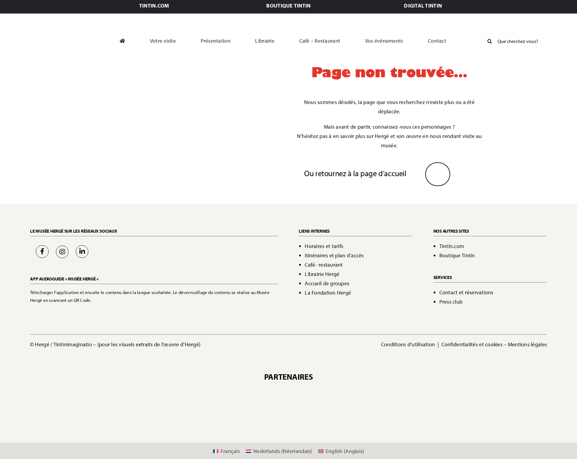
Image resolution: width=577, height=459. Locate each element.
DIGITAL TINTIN (423, 5)
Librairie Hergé (322, 274)
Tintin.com (451, 246)
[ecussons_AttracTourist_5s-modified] (347, 413)
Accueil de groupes (327, 283)
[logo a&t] (405, 413)
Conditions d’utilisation (408, 344)
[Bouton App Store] (50, 311)
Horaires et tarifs (324, 246)
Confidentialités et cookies (471, 344)
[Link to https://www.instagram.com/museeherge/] (62, 252)
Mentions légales (527, 344)
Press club (451, 301)
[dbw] (230, 413)
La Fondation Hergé (328, 292)
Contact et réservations (466, 292)
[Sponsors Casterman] (219, 391)
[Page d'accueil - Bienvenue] (46, 41)
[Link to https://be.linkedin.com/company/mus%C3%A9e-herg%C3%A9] (82, 251)
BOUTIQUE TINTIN (288, 5)
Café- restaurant (324, 264)
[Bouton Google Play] (96, 311)
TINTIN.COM (154, 5)
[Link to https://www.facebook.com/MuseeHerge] (42, 251)
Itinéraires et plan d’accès (334, 255)
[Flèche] (438, 170)
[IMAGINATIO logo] (342, 391)
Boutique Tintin (457, 255)
